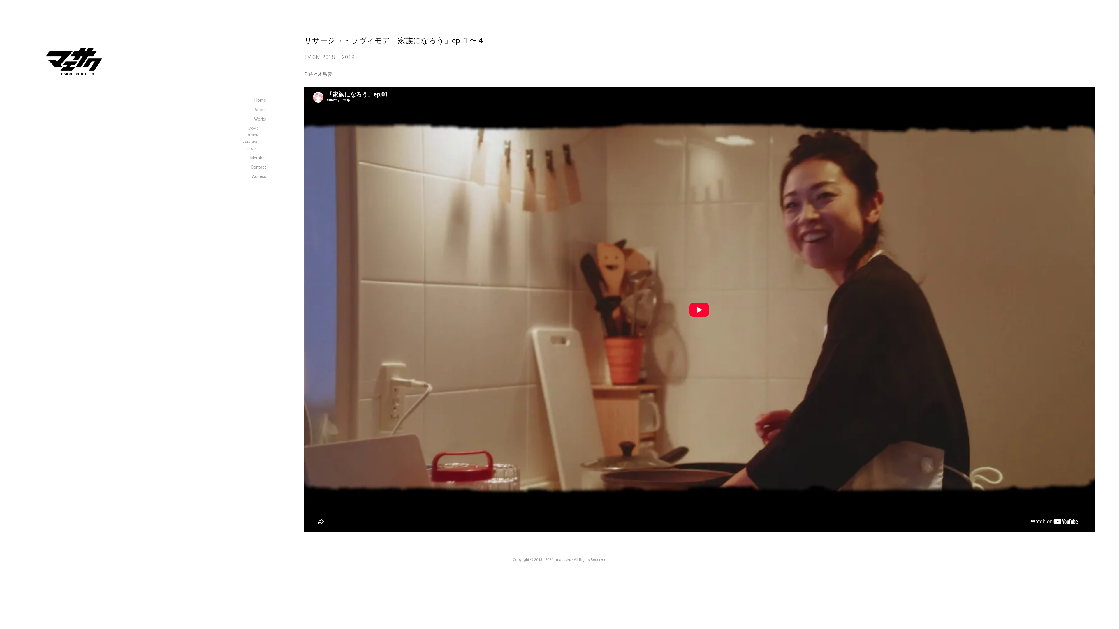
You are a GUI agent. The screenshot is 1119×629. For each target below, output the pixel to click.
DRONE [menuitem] (252, 149)
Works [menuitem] (260, 119)
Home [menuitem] (260, 100)
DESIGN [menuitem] (252, 135)
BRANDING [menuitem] (250, 142)
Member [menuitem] (258, 158)
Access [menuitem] (259, 176)
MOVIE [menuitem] (253, 128)
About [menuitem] (260, 109)
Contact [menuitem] (258, 167)
